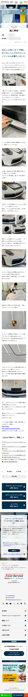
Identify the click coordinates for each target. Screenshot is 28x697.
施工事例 (4, 611)
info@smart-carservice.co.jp (14, 599)
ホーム (4, 563)
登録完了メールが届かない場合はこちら (13, 554)
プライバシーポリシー (14, 687)
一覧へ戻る (14, 476)
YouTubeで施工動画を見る (10, 461)
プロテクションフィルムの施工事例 (10, 565)
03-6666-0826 (11, 595)
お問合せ (21, 2)
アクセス (11, 2)
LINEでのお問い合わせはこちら (12, 457)
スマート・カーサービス (5, 2)
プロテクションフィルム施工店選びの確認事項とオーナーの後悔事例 (14, 678)
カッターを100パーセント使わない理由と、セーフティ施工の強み (14, 668)
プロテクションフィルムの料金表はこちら (15, 455)
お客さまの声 (5, 630)
